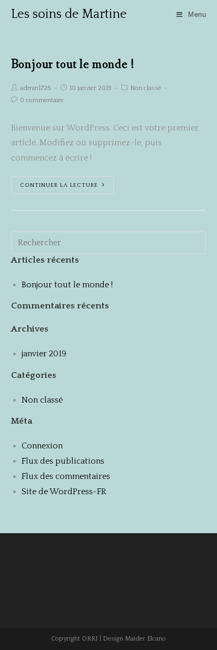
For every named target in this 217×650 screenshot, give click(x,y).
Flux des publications (63, 461)
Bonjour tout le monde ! (73, 64)
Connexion (42, 446)
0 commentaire (42, 100)
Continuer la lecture (59, 185)
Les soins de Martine (69, 14)
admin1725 (35, 88)
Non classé (145, 88)
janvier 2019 (44, 353)
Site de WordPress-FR (64, 491)
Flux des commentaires (66, 476)
